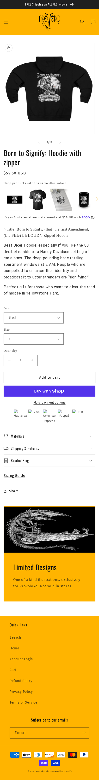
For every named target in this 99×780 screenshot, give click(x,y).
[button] (6, 22)
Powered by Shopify (61, 771)
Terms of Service (23, 702)
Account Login (21, 659)
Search (15, 638)
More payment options (50, 402)
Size (7, 329)
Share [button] (14, 491)
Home (14, 648)
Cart (13, 670)
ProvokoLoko (43, 771)
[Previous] (2, 200)
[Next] (97, 200)
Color (8, 308)
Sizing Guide (14, 475)
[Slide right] (60, 143)
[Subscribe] (84, 733)
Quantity (10, 350)
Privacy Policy (21, 692)
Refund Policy (21, 681)
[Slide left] (39, 143)
